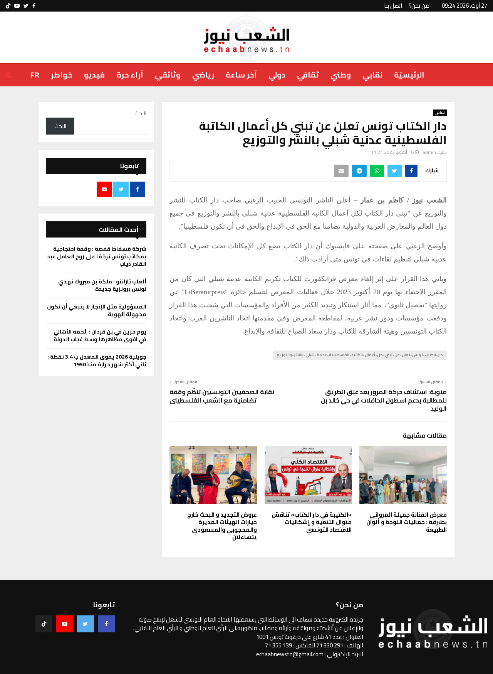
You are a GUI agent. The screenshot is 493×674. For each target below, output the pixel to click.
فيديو (94, 74)
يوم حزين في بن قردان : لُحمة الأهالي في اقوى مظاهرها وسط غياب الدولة (99, 335)
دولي (276, 74)
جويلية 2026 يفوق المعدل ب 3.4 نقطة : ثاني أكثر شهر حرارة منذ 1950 (96, 360)
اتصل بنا (393, 5)
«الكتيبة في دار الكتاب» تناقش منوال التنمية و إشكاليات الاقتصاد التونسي (312, 522)
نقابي (372, 74)
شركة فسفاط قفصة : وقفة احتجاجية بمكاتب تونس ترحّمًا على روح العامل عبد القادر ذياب (96, 256)
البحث (140, 113)
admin (429, 152)
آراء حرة (129, 74)
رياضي (203, 74)
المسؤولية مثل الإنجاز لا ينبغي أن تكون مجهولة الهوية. (96, 310)
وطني (340, 74)
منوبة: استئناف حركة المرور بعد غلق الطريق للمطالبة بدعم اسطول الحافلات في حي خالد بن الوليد (384, 400)
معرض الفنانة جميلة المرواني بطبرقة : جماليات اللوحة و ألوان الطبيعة (406, 522)
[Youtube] (64, 623)
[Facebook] (106, 623)
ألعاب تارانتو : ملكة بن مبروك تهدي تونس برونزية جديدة (102, 285)
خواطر (61, 74)
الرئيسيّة (409, 74)
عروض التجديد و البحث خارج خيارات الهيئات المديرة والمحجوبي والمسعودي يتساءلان (222, 526)
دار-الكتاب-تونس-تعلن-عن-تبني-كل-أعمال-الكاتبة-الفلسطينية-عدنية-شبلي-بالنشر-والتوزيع (360, 355)
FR (34, 74)
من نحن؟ (419, 5)
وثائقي (168, 74)
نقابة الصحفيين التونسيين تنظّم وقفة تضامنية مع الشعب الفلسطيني (221, 396)
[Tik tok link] (8, 6)
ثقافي (308, 74)
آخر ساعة (241, 74)
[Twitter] (85, 623)
